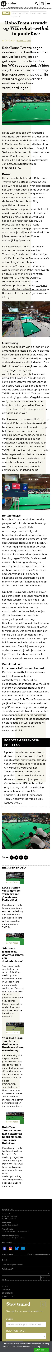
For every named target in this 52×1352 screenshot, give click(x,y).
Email (9, 1319)
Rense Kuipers (24, 40)
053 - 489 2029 (10, 1219)
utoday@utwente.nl (10, 1225)
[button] (43, 1304)
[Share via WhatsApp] (21, 857)
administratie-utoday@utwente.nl (15, 1231)
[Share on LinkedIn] (26, 857)
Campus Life (8, 1296)
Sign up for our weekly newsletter (38, 1254)
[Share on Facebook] (12, 857)
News (6, 13)
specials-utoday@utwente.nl (13, 1238)
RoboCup (16, 16)
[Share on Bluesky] (16, 857)
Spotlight (7, 1293)
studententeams (38, 13)
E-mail (4, 1260)
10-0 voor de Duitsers (27, 277)
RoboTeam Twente (20, 13)
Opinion (6, 1289)
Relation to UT (7, 1269)
